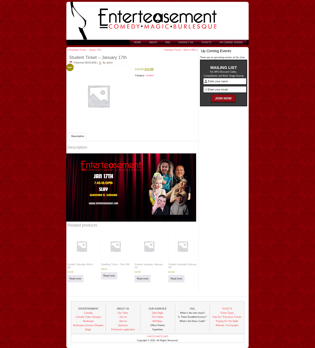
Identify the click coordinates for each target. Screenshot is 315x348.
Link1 (150, 336)
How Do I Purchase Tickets (227, 317)
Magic (88, 329)
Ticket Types (227, 313)
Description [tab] (77, 136)
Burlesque (88, 321)
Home (137, 42)
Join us (123, 317)
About (153, 42)
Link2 (157, 336)
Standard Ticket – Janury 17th (85, 50)
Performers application (123, 329)
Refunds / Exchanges (227, 325)
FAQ (167, 42)
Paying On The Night (227, 321)
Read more (75, 278)
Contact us (185, 42)
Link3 (165, 336)
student (150, 75)
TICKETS (227, 308)
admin (109, 62)
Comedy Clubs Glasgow (88, 317)
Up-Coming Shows (231, 42)
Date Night (157, 313)
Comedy (88, 313)
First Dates (158, 317)
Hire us (123, 321)
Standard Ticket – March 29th (179, 50)
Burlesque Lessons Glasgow (88, 325)
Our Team (123, 313)
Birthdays (158, 321)
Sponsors (123, 325)
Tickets (206, 42)
